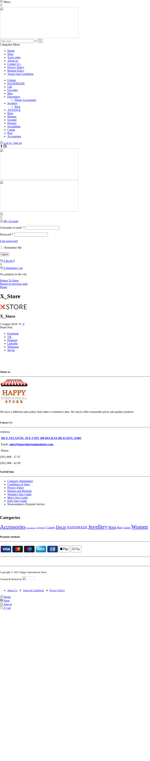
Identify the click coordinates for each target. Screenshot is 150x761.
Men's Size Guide (17, 497)
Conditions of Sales (18, 484)
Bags (10, 113)
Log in (4, 254)
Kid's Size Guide (17, 500)
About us (12, 60)
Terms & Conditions (33, 590)
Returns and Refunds (19, 491)
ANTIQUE (14, 109)
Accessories (14, 136)
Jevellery (12, 103)
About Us (12, 590)
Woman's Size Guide (19, 494)
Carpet (11, 129)
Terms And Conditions (20, 73)
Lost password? (9, 241)
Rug (9, 133)
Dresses (11, 123)
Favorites (12, 90)
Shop (10, 54)
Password (6, 234)
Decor (61, 527)
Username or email (12, 227)
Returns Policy (15, 70)
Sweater (12, 119)
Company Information (20, 481)
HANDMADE (16, 83)
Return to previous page (14, 283)
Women (139, 527)
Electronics (13, 96)
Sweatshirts (13, 126)
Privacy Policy (15, 67)
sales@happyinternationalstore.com (31, 444)
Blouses (11, 116)
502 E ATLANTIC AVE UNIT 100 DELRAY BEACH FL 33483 (41, 438)
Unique (11, 80)
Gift (9, 86)
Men (10, 93)
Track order (14, 57)
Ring (17, 106)
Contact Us (13, 64)
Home (10, 50)
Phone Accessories (25, 100)
